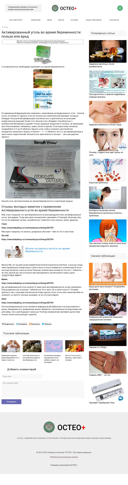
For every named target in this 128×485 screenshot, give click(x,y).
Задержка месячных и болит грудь (105, 124)
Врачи (61, 20)
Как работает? (16, 20)
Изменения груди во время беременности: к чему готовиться (10, 358)
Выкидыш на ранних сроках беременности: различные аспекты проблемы (105, 213)
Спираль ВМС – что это (99, 375)
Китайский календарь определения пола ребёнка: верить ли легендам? (52, 359)
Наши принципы (94, 20)
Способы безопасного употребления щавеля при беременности (31, 358)
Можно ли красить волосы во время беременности (47, 250)
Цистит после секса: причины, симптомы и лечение (73, 358)
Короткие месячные (98, 182)
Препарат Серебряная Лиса (101, 403)
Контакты (114, 20)
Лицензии (35, 20)
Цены (49, 20)
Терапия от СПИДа (97, 347)
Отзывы (74, 20)
